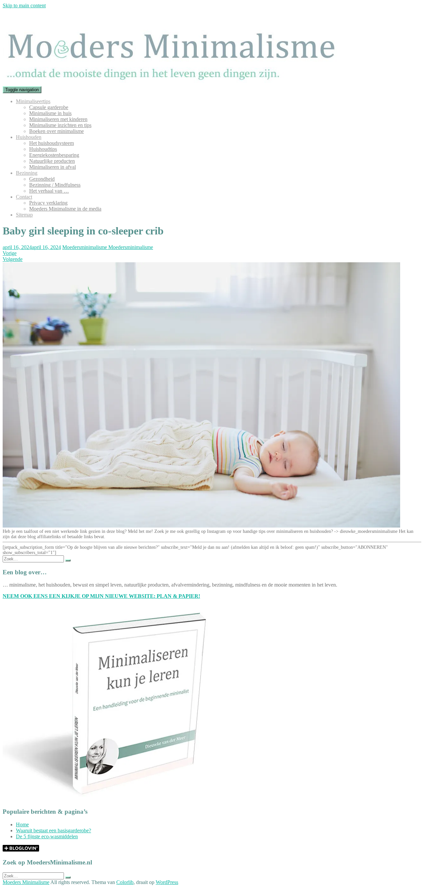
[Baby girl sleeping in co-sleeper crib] (201, 526)
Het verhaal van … (49, 191)
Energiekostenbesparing (54, 155)
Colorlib (124, 882)
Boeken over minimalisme (56, 131)
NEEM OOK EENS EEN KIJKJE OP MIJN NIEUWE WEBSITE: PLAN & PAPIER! (101, 596)
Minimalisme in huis (50, 113)
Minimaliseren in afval (52, 167)
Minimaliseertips (33, 101)
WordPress (167, 882)
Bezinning (26, 173)
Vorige (10, 253)
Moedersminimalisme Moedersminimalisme (107, 247)
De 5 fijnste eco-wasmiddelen (47, 836)
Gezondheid (42, 179)
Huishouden (28, 137)
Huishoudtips (43, 149)
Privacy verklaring (48, 203)
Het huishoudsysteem (51, 143)
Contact (24, 197)
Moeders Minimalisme (26, 882)
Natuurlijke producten (52, 161)
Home (22, 824)
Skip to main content (24, 5)
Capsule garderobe (48, 107)
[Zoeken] (68, 560)
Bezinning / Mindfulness (54, 185)
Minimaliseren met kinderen (58, 119)
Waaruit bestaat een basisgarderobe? (53, 830)
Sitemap (24, 215)
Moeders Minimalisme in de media (65, 209)
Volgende (13, 259)
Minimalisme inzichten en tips (60, 125)
